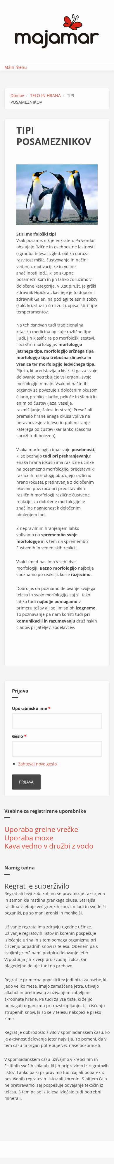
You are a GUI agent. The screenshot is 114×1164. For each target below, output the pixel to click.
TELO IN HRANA (45, 95)
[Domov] (57, 30)
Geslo (19, 736)
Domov (17, 95)
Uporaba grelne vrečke (41, 829)
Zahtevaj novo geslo (37, 764)
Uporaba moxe (28, 837)
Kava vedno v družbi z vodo (49, 846)
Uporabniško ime (31, 708)
